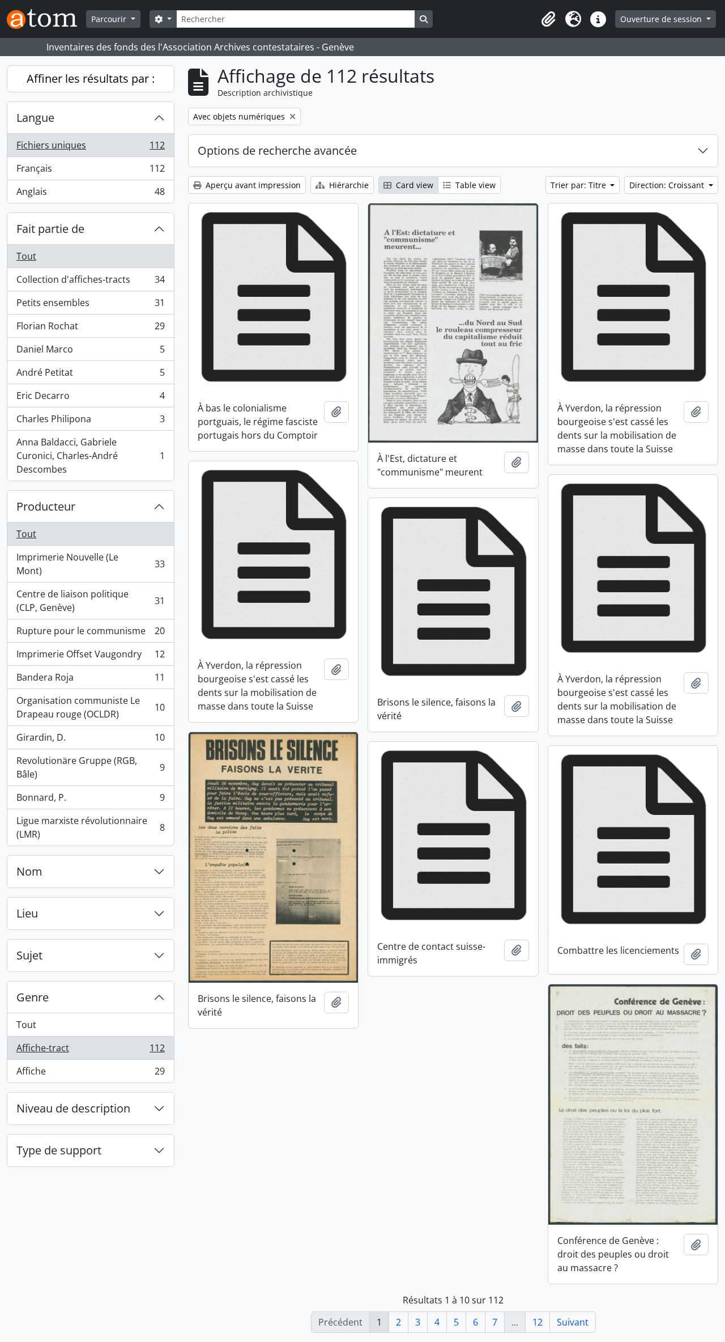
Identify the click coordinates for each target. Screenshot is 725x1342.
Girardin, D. (90, 740)
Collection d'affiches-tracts (90, 282)
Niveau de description (73, 1108)
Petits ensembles (90, 305)
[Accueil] (46, 19)
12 (537, 1322)
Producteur (45, 506)
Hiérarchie (348, 185)
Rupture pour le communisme (90, 634)
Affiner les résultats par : (91, 78)
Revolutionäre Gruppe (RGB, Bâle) (90, 767)
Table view (474, 185)
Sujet (29, 955)
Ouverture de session (662, 19)
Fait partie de (50, 228)
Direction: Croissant (667, 185)
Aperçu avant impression (252, 185)
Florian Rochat (90, 329)
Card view (413, 185)
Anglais (90, 194)
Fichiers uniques (90, 148)
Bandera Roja (90, 680)
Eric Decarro (90, 398)
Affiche (90, 1073)
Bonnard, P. (90, 800)
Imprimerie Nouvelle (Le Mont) (90, 564)
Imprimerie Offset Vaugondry (90, 657)
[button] (548, 19)
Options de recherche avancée (277, 150)
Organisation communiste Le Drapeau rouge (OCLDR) (90, 707)
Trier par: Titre (579, 185)
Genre (32, 997)
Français (90, 171)
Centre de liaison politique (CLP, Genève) (90, 601)
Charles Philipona (90, 422)
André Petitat (90, 375)
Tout (26, 256)
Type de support (58, 1150)
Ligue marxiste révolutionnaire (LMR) (90, 827)
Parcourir (110, 19)
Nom (29, 871)
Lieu (27, 913)
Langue (35, 117)
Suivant (572, 1322)
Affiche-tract (90, 1051)
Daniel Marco (90, 352)
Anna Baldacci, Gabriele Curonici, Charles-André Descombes (90, 455)
